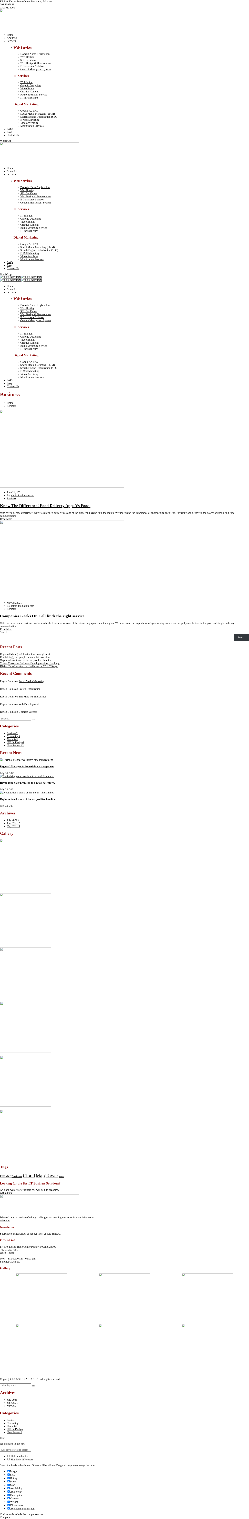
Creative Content (29, 91)
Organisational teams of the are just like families (25, 660)
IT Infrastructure (29, 97)
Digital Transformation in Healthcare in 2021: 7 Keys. (29, 666)
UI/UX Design (15, 742)
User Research (15, 745)
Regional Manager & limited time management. (25, 654)
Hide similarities (19, 1456)
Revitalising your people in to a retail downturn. (25, 657)
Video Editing (27, 88)
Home (10, 402)
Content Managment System (35, 69)
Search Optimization (29, 688)
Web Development (29, 704)
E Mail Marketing (29, 119)
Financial (12, 739)
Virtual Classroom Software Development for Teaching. (30, 663)
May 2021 (13, 826)
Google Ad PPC (29, 110)
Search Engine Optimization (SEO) (39, 116)
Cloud (29, 1175)
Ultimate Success (28, 711)
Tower (52, 1175)
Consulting (13, 736)
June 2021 (13, 823)
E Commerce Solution (32, 66)
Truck (61, 1177)
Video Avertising (29, 122)
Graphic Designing (30, 85)
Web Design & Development (35, 63)
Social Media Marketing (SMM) (37, 113)
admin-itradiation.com (22, 495)
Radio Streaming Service (33, 94)
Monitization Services (32, 125)
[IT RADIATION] (10, 277)
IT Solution (26, 82)
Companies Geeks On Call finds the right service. (43, 616)
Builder (5, 1176)
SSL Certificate (28, 60)
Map (40, 1175)
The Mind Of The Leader (32, 696)
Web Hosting (27, 57)
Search (3, 632)
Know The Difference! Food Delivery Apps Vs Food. (45, 505)
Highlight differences (21, 1459)
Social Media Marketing (31, 681)
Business (11, 498)
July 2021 (13, 820)
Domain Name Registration (35, 53)
